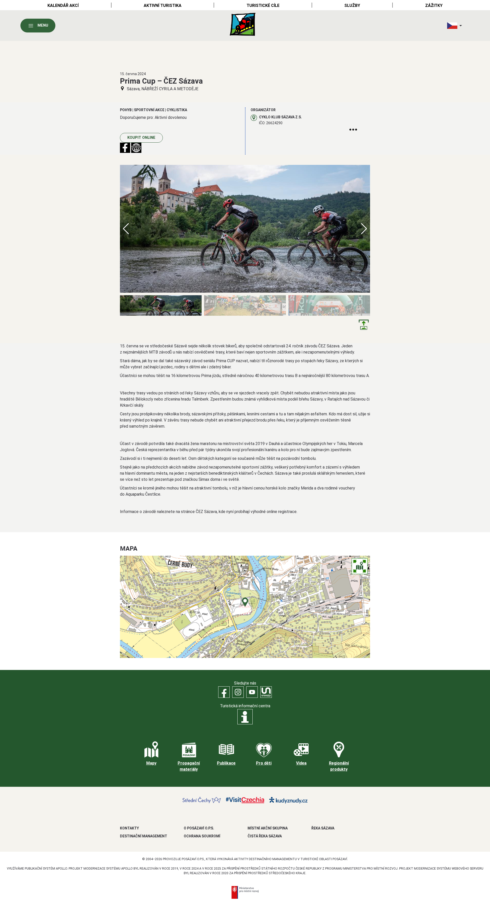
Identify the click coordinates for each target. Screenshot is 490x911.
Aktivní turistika (162, 5)
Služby (352, 5)
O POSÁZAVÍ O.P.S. (199, 828)
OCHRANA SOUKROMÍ (202, 836)
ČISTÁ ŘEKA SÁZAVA (265, 836)
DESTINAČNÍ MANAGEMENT (143, 836)
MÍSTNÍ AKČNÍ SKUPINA (268, 828)
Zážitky (434, 5)
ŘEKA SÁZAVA (322, 828)
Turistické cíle (263, 5)
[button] (364, 228)
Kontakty (129, 828)
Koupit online (141, 137)
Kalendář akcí (63, 5)
